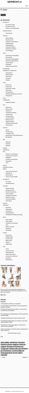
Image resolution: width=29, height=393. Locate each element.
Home (4, 98)
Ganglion (8, 80)
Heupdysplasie (9, 92)
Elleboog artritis (9, 43)
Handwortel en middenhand (9, 70)
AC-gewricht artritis (10, 24)
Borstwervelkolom (7, 31)
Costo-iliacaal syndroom (11, 171)
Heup (4, 82)
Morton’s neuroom (10, 226)
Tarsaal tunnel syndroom (11, 66)
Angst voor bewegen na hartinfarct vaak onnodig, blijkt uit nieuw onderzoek (14, 329)
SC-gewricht (6, 179)
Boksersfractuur (9, 74)
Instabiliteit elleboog (10, 47)
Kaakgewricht (6, 100)
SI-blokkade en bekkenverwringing (14, 214)
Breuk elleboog (9, 38)
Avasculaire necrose (10, 88)
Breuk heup (8, 90)
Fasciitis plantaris (10, 251)
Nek (4, 139)
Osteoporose (6, 150)
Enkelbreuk (8, 64)
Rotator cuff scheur (10, 197)
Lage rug (5, 127)
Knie (4, 105)
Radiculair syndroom (8, 167)
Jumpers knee (9, 114)
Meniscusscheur (10, 119)
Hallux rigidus (9, 219)
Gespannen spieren (10, 102)
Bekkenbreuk (9, 209)
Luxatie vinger (9, 238)
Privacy (5, 165)
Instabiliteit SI (9, 211)
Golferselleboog (9, 45)
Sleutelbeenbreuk (10, 183)
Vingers (5, 233)
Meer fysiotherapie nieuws (14, 333)
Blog (2, 336)
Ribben (5, 169)
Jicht (7, 225)
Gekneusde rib (9, 175)
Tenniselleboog (9, 50)
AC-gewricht (6, 22)
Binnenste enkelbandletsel (12, 59)
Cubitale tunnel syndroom (12, 41)
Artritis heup (8, 85)
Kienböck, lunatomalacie (12, 159)
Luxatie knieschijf (10, 118)
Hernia (7, 130)
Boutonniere (9, 235)
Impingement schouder (11, 195)
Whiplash (8, 145)
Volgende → (25, 357)
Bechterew (8, 207)
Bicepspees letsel (10, 190)
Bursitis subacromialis (11, 192)
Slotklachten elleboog (11, 49)
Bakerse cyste (9, 109)
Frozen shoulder (9, 193)
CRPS (7, 249)
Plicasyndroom (9, 125)
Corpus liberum (9, 62)
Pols (4, 151)
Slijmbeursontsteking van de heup (14, 94)
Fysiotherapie (6, 68)
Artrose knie (8, 107)
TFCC (7, 163)
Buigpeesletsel (9, 237)
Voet (4, 246)
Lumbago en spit (10, 133)
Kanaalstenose (9, 132)
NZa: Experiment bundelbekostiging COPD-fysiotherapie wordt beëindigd (14, 314)
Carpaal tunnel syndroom (12, 156)
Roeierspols (9, 161)
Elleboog (5, 35)
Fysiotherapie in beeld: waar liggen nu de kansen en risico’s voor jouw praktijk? (13, 325)
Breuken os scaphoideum (12, 154)
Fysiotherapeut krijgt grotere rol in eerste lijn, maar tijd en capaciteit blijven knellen (14, 321)
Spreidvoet (8, 228)
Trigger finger (9, 244)
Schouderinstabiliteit (11, 199)
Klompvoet (8, 258)
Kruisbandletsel (9, 116)
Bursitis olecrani (9, 40)
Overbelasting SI (10, 213)
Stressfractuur (9, 259)
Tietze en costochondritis (12, 176)
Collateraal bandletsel (11, 112)
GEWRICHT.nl (14, 2)
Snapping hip (9, 95)
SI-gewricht (5, 205)
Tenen (4, 217)
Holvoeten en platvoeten (11, 256)
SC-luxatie (8, 181)
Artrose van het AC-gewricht (12, 28)
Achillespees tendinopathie (12, 55)
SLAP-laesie (9, 201)
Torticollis (8, 143)
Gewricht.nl (9, 391)
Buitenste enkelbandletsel (12, 61)
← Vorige (3, 357)
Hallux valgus (9, 221)
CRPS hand (9, 76)
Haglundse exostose (11, 254)
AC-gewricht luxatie (10, 26)
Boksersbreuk (9, 73)
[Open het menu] (27, 6)
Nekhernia (8, 142)
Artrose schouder (10, 188)
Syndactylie (8, 230)
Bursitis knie (9, 111)
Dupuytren (8, 78)
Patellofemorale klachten (12, 123)
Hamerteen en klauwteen (12, 223)
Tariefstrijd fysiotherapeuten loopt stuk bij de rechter (13, 318)
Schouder (5, 186)
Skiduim (8, 242)
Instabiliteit (8, 157)
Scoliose (5, 203)
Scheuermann (9, 33)
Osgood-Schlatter (10, 121)
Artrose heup (9, 86)
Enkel (4, 53)
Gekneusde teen (10, 252)
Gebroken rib (9, 173)
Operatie (5, 148)
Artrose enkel (9, 57)
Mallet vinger (9, 240)
